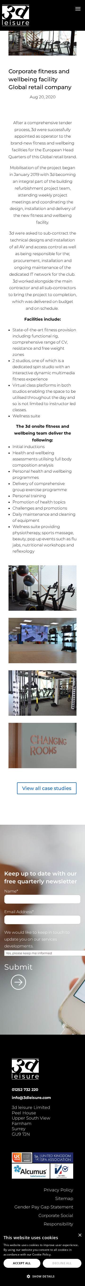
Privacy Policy (58, 1190)
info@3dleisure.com (31, 1097)
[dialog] (42, 1258)
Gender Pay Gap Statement (43, 1207)
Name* (11, 891)
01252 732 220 (25, 1089)
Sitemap (64, 1198)
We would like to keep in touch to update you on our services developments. (37, 939)
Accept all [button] (22, 1263)
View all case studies (46, 788)
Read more (59, 1254)
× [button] (79, 1235)
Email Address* (19, 911)
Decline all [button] (62, 1263)
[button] (42, 1277)
